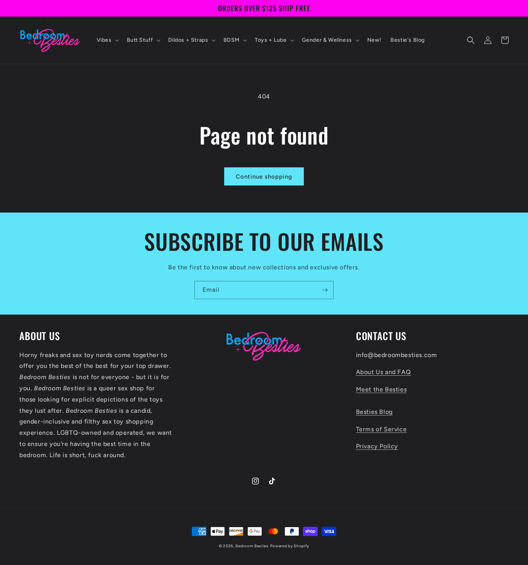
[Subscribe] (324, 290)
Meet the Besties (381, 389)
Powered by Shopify (290, 545)
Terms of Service (381, 429)
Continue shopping (264, 176)
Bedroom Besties (252, 545)
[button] (107, 40)
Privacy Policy (377, 446)
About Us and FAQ (383, 372)
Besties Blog (374, 411)
